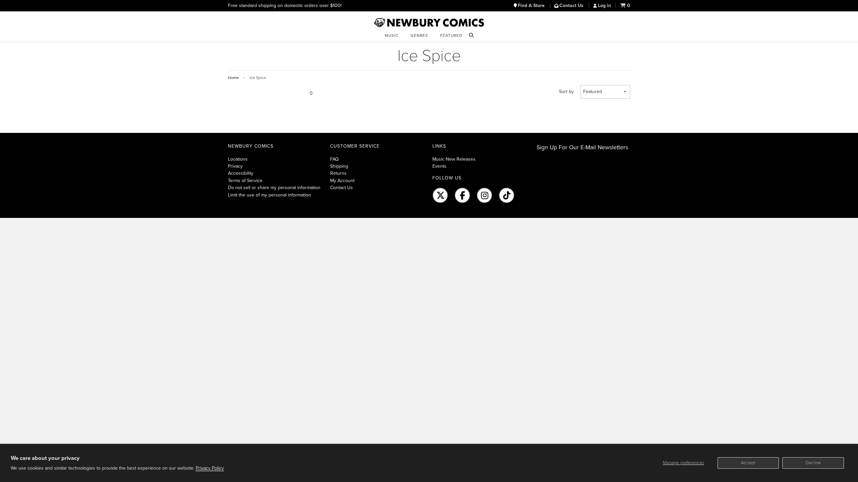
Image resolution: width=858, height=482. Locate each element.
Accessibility (240, 173)
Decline (813, 463)
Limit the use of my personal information (269, 195)
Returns (338, 173)
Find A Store (532, 5)
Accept (748, 463)
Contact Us (572, 5)
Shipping (339, 166)
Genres (419, 35)
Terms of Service (245, 180)
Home (233, 77)
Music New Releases (454, 159)
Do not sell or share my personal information (274, 187)
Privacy (235, 166)
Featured (451, 35)
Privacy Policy (210, 468)
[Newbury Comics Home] (429, 22)
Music (392, 35)
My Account (342, 180)
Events (439, 166)
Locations (238, 159)
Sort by (566, 91)
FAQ (334, 159)
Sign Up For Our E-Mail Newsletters (582, 147)
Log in (604, 5)
